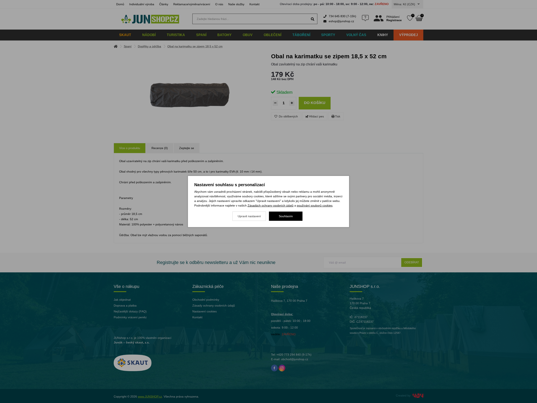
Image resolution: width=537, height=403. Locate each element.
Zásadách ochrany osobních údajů (270, 205)
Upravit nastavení (249, 216)
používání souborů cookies (314, 205)
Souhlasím (286, 216)
